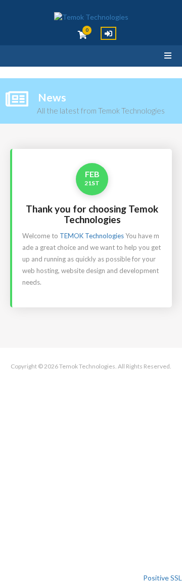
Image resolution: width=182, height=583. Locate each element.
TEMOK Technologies (92, 236)
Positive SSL (162, 577)
